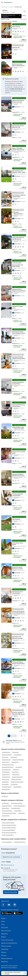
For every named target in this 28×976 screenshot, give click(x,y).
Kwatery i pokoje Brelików (19, 806)
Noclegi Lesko (5, 757)
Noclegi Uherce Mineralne (18, 759)
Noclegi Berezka (15, 774)
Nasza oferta (4, 927)
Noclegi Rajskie (5, 784)
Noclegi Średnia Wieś (6, 787)
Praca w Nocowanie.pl (7, 940)
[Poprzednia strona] (6, 736)
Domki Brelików (5, 803)
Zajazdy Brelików (5, 815)
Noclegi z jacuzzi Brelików (7, 835)
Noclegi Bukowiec (6, 777)
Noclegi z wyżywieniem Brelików (9, 825)
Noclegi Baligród (17, 755)
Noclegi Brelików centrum (19, 842)
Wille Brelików (21, 813)
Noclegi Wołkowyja (6, 759)
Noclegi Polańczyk (6, 752)
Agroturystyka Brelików (7, 810)
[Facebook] (3, 905)
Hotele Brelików (17, 810)
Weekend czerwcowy (6, 967)
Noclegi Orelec (15, 772)
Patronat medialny (6, 946)
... (18, 736)
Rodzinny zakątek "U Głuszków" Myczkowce (18, 713)
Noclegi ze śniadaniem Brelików (9, 827)
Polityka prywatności (6, 958)
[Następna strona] (24, 736)
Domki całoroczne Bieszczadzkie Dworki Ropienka (18, 65)
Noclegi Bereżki (15, 762)
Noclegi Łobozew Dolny (17, 777)
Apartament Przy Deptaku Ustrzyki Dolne (18, 290)
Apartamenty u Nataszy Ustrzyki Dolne (18, 196)
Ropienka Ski (15, 47)
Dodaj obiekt (4, 949)
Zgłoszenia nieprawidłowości (9, 943)
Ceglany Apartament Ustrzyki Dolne (18, 383)
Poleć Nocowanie (6, 931)
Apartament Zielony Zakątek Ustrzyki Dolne (18, 357)
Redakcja (3, 952)
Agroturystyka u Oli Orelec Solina (17, 265)
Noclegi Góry (5, 796)
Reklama (3, 937)
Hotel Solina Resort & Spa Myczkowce (18, 238)
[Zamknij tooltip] (20, 15)
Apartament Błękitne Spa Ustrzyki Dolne (19, 688)
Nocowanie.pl (4, 7)
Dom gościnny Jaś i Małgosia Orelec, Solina (19, 171)
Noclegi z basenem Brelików (8, 822)
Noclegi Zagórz (5, 782)
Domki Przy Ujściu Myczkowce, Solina (17, 568)
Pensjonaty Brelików (16, 808)
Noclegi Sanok (19, 767)
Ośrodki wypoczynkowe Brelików (9, 813)
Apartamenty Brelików (6, 806)
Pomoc (3, 921)
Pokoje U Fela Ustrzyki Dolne (18, 452)
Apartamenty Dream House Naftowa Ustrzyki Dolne (19, 333)
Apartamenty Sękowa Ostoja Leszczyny (18, 101)
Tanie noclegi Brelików (7, 842)
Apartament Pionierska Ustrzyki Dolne (18, 405)
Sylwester (15, 965)
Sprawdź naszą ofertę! (10, 892)
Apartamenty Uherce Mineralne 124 (18, 126)
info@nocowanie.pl (8, 865)
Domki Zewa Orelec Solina (17, 543)
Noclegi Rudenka (5, 789)
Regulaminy (4, 961)
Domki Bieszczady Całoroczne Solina (19, 428)
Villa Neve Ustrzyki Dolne (17, 307)
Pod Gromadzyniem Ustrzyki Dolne (17, 494)
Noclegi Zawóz (14, 757)
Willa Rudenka (16, 519)
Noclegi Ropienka (6, 772)
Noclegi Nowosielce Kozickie (17, 782)
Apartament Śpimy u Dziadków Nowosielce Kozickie (18, 475)
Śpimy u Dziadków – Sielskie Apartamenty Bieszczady (18, 149)
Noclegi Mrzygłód (17, 787)
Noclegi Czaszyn (5, 779)
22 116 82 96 (6, 868)
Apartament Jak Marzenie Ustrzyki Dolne (17, 638)
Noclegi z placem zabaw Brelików (9, 832)
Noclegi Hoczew (5, 762)
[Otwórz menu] (2, 2)
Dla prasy (3, 955)
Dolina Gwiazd (16, 26)
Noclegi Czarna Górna (16, 779)
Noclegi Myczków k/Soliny (7, 767)
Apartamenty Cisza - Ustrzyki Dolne (18, 592)
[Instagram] (15, 905)
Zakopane (14, 967)
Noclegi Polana (14, 784)
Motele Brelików (5, 808)
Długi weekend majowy (6, 965)
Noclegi (10, 7)
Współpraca (4, 934)
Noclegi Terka (16, 769)
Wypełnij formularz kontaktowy (11, 857)
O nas (2, 924)
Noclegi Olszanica (6, 774)
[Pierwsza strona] (4, 736)
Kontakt (3, 918)
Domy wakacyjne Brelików (16, 803)
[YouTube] (9, 905)
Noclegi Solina (15, 752)
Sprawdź (15, 21)
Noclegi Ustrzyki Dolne (7, 755)
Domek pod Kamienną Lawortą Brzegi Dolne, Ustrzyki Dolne (18, 613)
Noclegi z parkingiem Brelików (8, 830)
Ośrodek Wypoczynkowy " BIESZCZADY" (18, 213)
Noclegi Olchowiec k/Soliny (8, 764)
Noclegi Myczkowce (6, 769)
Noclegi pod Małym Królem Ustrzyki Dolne (18, 662)
